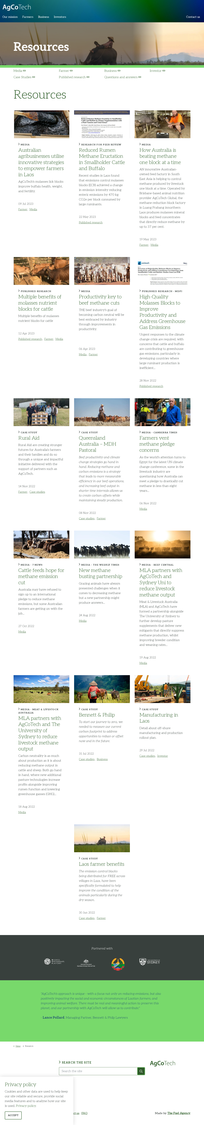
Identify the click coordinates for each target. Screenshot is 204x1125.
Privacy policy (26, 1106)
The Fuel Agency (178, 1113)
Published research (72, 77)
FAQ (84, 1113)
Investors (60, 17)
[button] (141, 1071)
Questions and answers (121, 77)
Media (18, 71)
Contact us (193, 17)
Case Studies (22, 77)
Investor (156, 71)
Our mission (10, 17)
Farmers (27, 17)
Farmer (64, 71)
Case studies (37, 492)
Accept (13, 1115)
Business (43, 17)
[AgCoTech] (16, 6)
